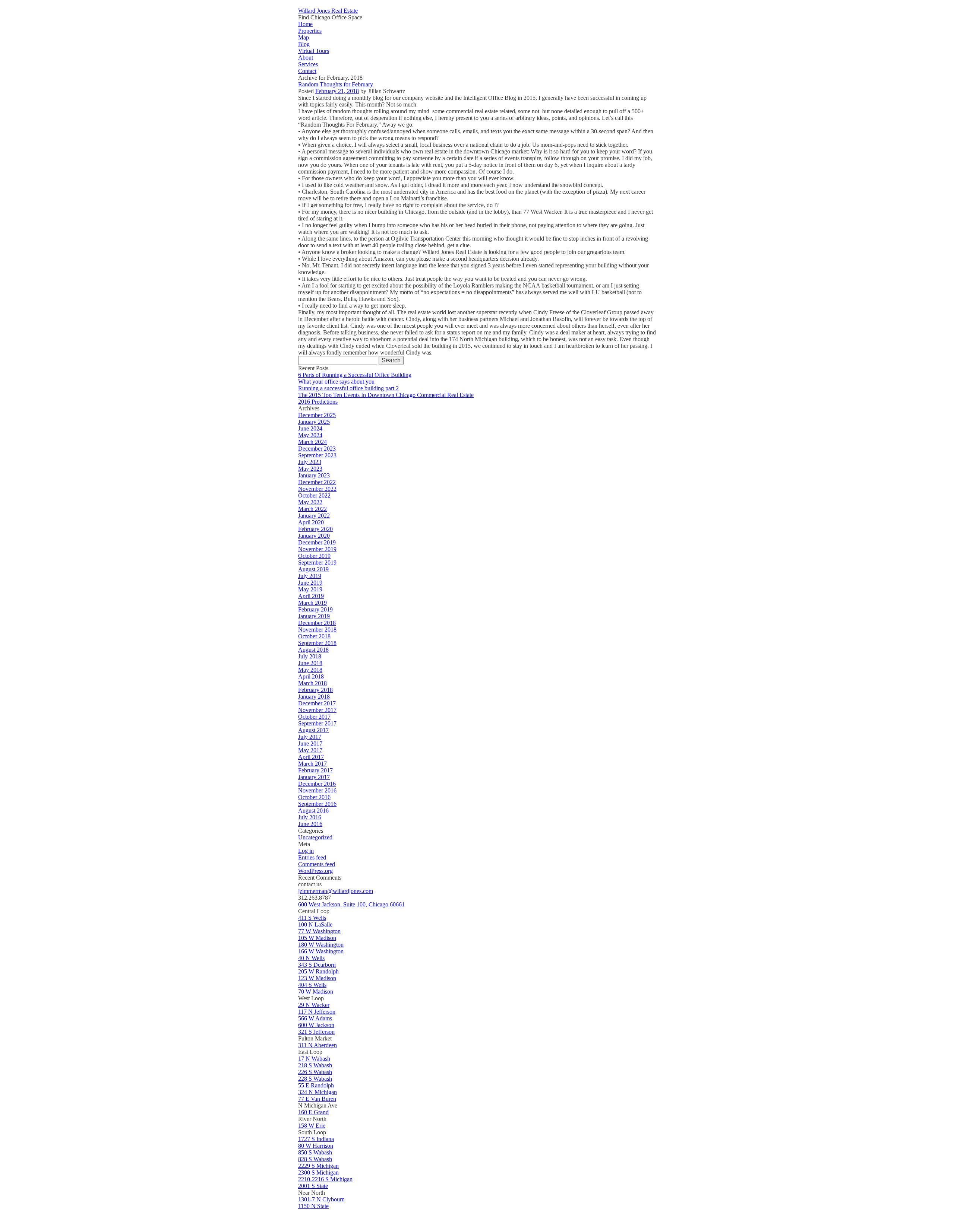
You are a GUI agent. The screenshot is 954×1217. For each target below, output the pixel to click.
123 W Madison (317, 978)
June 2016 (310, 824)
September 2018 (317, 643)
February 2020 (315, 529)
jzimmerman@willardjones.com (335, 891)
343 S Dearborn (317, 965)
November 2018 (317, 629)
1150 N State (313, 1206)
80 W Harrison (315, 1146)
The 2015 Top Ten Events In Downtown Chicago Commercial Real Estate (386, 395)
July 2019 (309, 576)
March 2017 (312, 763)
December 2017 (317, 703)
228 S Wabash (315, 1078)
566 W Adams (315, 1018)
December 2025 (317, 415)
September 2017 (317, 723)
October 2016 (314, 797)
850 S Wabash (315, 1152)
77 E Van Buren (317, 1099)
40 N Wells (311, 958)
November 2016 (317, 790)
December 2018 (317, 623)
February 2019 (315, 609)
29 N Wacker (313, 1005)
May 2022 (310, 502)
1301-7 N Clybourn (321, 1199)
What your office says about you (336, 381)
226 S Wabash (315, 1072)
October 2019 (314, 556)
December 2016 (317, 784)
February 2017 (315, 770)
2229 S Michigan (318, 1166)
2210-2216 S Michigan (325, 1179)
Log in (306, 851)
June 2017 (310, 743)
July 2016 (309, 817)
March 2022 (312, 509)
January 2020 (314, 536)
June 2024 (310, 428)
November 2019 (317, 549)
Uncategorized (315, 837)
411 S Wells (312, 918)
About (305, 57)
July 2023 (309, 462)
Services (308, 64)
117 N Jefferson (316, 1011)
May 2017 (310, 750)
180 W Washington (321, 944)
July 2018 (309, 656)
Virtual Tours (313, 51)
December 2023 (317, 448)
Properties (310, 31)
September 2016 (317, 804)
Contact (307, 71)
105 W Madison (317, 938)
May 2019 (310, 589)
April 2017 (311, 757)
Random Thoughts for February (335, 84)
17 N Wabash (314, 1058)
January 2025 (314, 422)
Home (305, 24)
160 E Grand (313, 1112)
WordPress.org (315, 871)
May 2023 (310, 468)
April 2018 (311, 676)
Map (303, 37)
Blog (304, 44)
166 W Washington (321, 951)
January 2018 (314, 696)
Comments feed (316, 864)
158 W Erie (311, 1125)
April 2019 (311, 596)
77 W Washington (319, 931)
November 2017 (317, 710)
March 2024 (312, 442)
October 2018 (314, 636)
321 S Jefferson (316, 1032)
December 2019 (317, 542)
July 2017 (309, 737)
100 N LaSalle (315, 924)
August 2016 (313, 810)
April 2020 (311, 522)
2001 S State (313, 1186)
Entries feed (312, 857)
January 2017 (314, 777)
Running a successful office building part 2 (348, 388)
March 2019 (312, 603)
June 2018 (310, 663)
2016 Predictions (318, 401)
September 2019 (317, 562)
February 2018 (315, 690)
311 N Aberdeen (317, 1045)
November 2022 (317, 489)
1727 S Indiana (316, 1139)
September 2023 (317, 455)
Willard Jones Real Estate (328, 10)
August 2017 (313, 730)
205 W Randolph (318, 971)
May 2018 (310, 670)
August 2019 (313, 569)
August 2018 (313, 649)
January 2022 (314, 515)
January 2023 (314, 475)
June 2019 (310, 582)
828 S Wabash (315, 1159)
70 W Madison (315, 991)
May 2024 (310, 435)
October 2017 (314, 717)
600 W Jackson (316, 1025)
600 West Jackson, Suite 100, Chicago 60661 (351, 904)
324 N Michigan (317, 1092)
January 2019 (314, 616)
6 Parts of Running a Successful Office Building (354, 375)
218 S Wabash (315, 1065)
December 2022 (317, 482)
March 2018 (312, 683)
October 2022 (314, 495)
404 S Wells (312, 985)
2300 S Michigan (318, 1172)
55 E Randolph (316, 1085)
